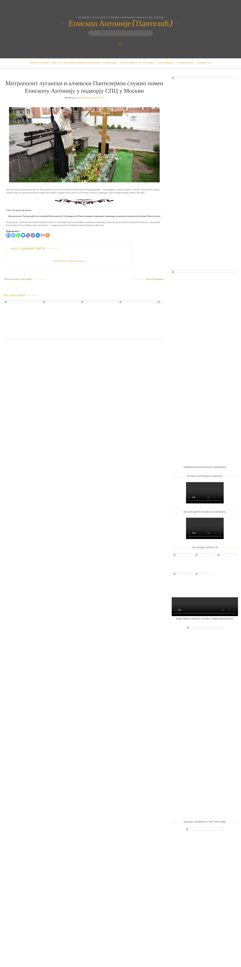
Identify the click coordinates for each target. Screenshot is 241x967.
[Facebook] (8, 235)
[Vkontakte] (38, 235)
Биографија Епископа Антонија (82, 63)
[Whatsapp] (18, 235)
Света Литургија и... (155, 279)
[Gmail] (43, 235)
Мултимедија (166, 63)
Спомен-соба (203, 63)
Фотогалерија (147, 63)
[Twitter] (13, 235)
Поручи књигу (129, 63)
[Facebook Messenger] (23, 235)
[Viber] (28, 235)
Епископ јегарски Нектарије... (18, 279)
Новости (57, 63)
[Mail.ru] (33, 235)
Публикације (109, 63)
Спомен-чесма (186, 63)
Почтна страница (40, 63)
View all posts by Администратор (69, 261)
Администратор (83, 97)
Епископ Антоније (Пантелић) (120, 23)
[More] (47, 235)
